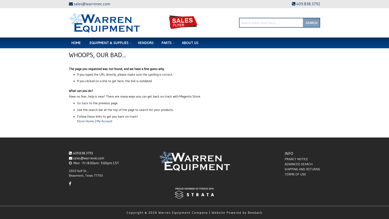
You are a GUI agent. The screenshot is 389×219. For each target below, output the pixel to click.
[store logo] (104, 22)
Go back (82, 103)
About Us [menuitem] (190, 43)
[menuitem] (110, 43)
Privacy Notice (296, 159)
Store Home (85, 121)
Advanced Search (299, 164)
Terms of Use (295, 174)
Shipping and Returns (302, 169)
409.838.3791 (83, 153)
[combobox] (279, 23)
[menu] (194, 43)
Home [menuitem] (76, 43)
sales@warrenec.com (88, 158)
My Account (104, 121)
